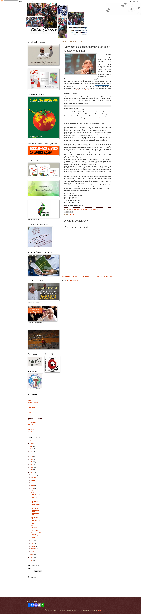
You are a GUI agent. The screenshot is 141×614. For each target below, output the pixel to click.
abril (32, 543)
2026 (31, 440)
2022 (31, 451)
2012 (31, 557)
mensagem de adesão (102, 84)
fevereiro (33, 548)
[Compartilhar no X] (69, 212)
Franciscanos (31, 407)
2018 (31, 462)
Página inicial (88, 276)
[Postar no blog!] (67, 212)
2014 (31, 472)
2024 (31, 446)
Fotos (29, 405)
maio (32, 540)
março (33, 546)
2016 (31, 467)
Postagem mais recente (71, 276)
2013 (31, 555)
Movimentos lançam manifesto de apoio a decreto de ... (36, 520)
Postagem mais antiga (104, 276)
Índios (29, 412)
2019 (31, 459)
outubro (33, 480)
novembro (34, 477)
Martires (30, 419)
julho (32, 488)
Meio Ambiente (32, 422)
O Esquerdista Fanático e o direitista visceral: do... (35, 528)
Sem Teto (30, 432)
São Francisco (32, 427)
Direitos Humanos (33, 402)
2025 (31, 443)
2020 (31, 456)
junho (33, 490)
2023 (31, 448)
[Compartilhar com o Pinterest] (72, 212)
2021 (31, 454)
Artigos (71, 214)
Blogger (99, 610)
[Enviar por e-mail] (65, 212)
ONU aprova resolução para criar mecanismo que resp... (36, 495)
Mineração (31, 424)
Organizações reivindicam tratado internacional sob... (35, 511)
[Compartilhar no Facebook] (71, 212)
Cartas (29, 400)
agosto (33, 485)
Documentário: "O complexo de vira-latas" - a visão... (36, 535)
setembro (34, 482)
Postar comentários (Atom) (74, 280)
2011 (31, 560)
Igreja (29, 410)
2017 (31, 464)
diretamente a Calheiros (83, 90)
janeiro (33, 551)
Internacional (31, 415)
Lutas (74, 214)
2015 (31, 470)
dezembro (34, 475)
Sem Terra (31, 429)
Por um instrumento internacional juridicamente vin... (35, 503)
